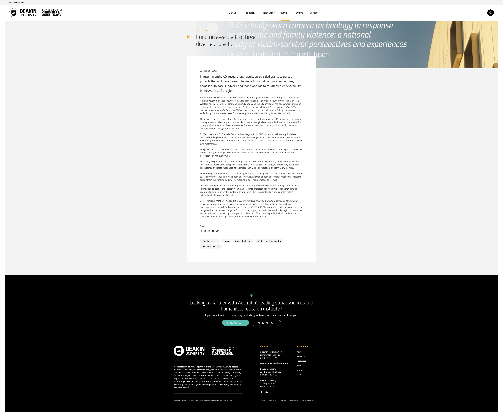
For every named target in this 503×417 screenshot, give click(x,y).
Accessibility (294, 400)
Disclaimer (283, 400)
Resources (269, 12)
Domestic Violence (243, 241)
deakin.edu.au (18, 2)
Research (250, 12)
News (284, 12)
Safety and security (308, 400)
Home (198, 30)
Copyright (272, 400)
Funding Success (210, 241)
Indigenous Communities (269, 241)
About (232, 12)
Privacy (262, 400)
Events (299, 12)
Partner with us (265, 323)
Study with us (234, 323)
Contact (314, 12)
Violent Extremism (211, 246)
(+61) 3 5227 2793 (268, 357)
